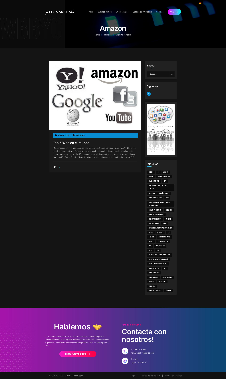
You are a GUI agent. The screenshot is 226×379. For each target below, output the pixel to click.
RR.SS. (150, 250)
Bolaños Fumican (164, 193)
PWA (150, 246)
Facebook (168, 219)
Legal (133, 376)
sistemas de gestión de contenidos (159, 255)
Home (97, 35)
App (165, 181)
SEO (158, 250)
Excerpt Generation (155, 219)
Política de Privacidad (150, 376)
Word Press (162, 282)
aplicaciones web (154, 181)
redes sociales (160, 246)
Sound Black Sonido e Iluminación (158, 259)
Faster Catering (154, 223)
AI (158, 172)
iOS (169, 232)
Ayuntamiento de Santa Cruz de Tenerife (158, 187)
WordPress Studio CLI (155, 291)
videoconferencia (154, 268)
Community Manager (155, 210)
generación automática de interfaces (160, 228)
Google (151, 232)
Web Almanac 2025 (154, 273)
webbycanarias (153, 277)
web (165, 268)
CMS (167, 198)
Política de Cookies (173, 376)
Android (151, 177)
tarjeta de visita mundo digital (158, 264)
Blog (77, 135)
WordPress (152, 286)
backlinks (152, 193)
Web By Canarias (167, 277)
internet (160, 232)
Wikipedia (151, 282)
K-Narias (151, 237)
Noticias (107, 35)
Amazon (165, 172)
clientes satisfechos (155, 198)
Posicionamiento (163, 241)
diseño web (168, 210)
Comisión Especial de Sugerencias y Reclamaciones (159, 204)
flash (164, 223)
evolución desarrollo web (156, 215)
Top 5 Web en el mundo (71, 143)
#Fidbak (151, 172)
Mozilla (151, 241)
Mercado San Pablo (164, 237)
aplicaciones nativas (164, 177)
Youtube (168, 291)
